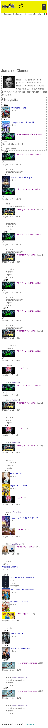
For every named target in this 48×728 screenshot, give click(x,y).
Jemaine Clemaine (19, 677)
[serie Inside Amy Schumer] (9, 548)
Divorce (20, 529)
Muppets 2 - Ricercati (19, 601)
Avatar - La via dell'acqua (21, 177)
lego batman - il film (18, 485)
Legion (19, 368)
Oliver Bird (16, 382)
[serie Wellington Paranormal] (9, 211)
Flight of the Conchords (27, 663)
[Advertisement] (24, 40)
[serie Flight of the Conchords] (9, 665)
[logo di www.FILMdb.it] (9, 5)
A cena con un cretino (20, 648)
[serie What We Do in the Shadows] (9, 136)
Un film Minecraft (18, 108)
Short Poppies (23, 613)
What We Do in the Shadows (29, 134)
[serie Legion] (9, 370)
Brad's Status (16, 473)
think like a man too (11, 567)
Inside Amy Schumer (25, 546)
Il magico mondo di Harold (22, 122)
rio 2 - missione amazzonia (22, 589)
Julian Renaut (17, 544)
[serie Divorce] (9, 531)
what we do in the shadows (22, 577)
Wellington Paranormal (27, 209)
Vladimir (15, 400)
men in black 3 (16, 633)
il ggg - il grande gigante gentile (24, 517)
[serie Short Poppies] (9, 615)
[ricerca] (21, 5)
